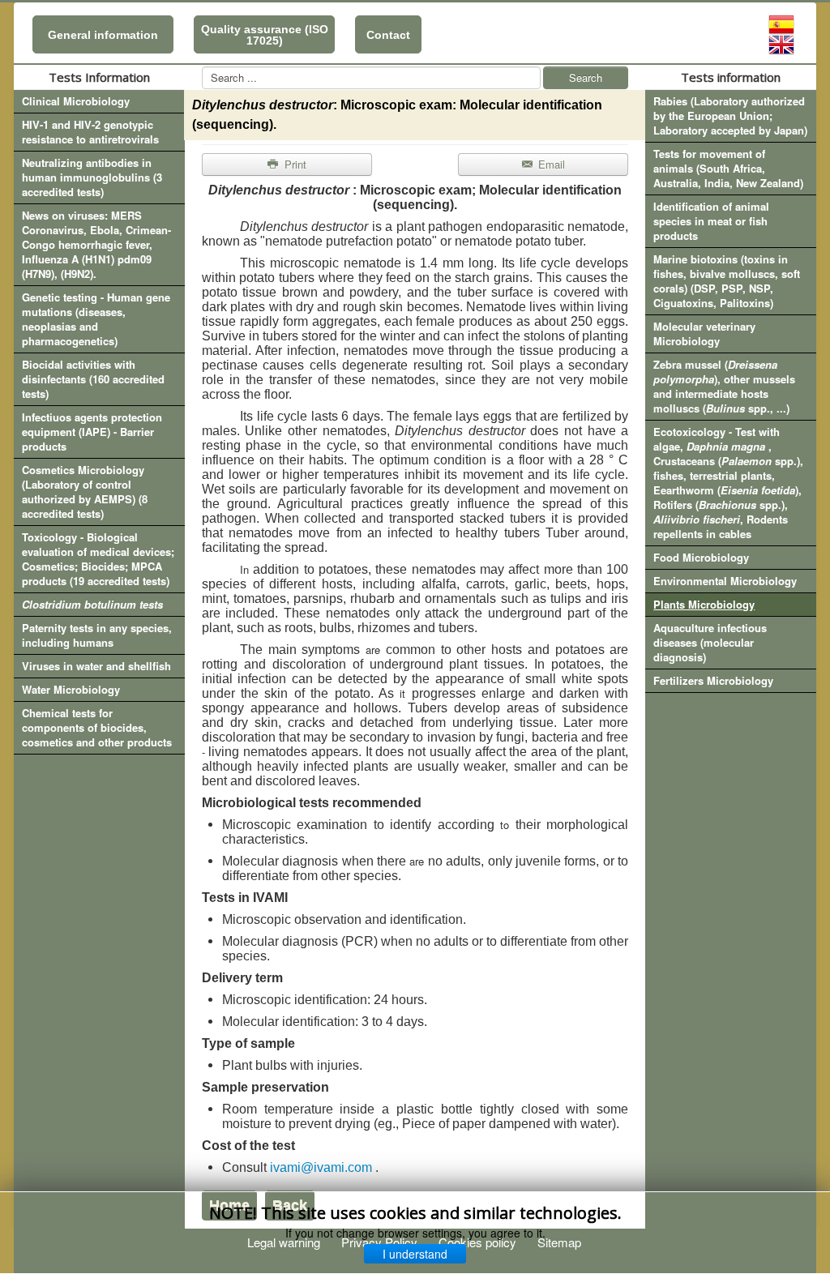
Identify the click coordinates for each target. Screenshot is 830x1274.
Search (585, 77)
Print (293, 164)
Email (550, 164)
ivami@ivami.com (321, 1167)
